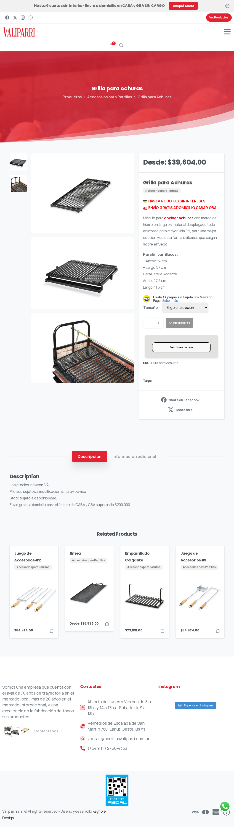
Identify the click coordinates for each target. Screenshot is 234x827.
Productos (72, 96)
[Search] (121, 45)
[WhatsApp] (31, 17)
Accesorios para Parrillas (109, 96)
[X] (15, 17)
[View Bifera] (107, 623)
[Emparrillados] (17, 731)
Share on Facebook (184, 400)
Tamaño (150, 307)
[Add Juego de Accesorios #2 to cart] (52, 630)
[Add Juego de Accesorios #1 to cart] (218, 630)
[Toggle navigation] (227, 32)
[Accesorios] (25, 731)
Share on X (184, 410)
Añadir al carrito (179, 323)
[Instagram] (23, 17)
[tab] (89, 456)
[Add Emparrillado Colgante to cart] (162, 630)
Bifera (75, 553)
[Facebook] (7, 17)
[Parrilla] (9, 731)
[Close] (227, 6)
